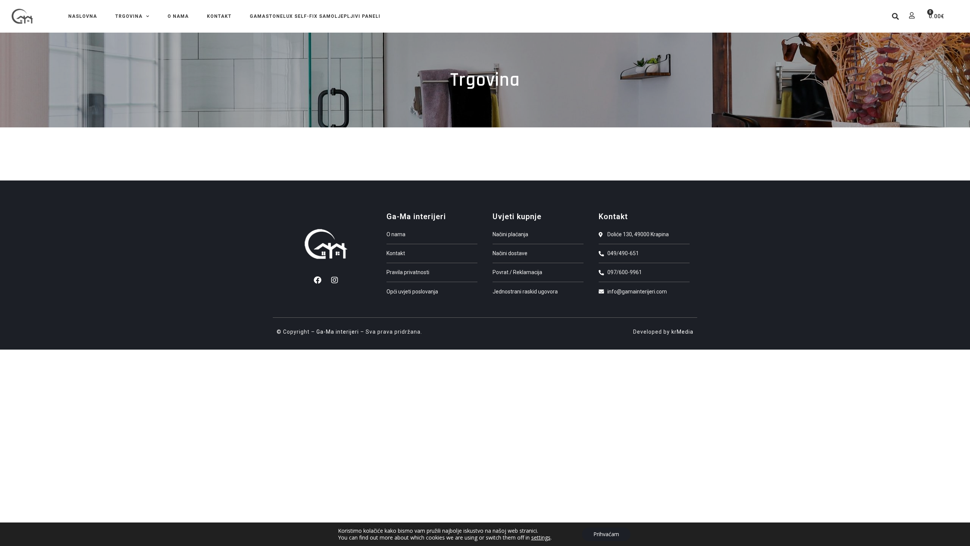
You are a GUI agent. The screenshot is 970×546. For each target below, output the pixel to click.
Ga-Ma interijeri (337, 332)
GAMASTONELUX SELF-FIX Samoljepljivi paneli (315, 16)
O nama (178, 16)
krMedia (682, 332)
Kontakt (219, 16)
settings (541, 537)
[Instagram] (334, 280)
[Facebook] (317, 280)
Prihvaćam (606, 534)
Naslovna (82, 16)
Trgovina (128, 16)
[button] (895, 16)
